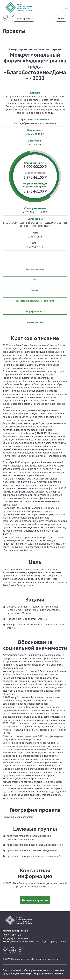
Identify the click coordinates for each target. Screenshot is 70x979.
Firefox (59, 973)
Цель (35, 279)
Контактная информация (15, 930)
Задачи (35, 290)
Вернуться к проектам (35, 900)
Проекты (14, 31)
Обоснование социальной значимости (35, 300)
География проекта (35, 311)
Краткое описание (35, 269)
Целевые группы (35, 321)
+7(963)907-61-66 (12, 935)
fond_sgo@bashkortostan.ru (17, 938)
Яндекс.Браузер (22, 973)
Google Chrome (40, 973)
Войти (61, 18)
